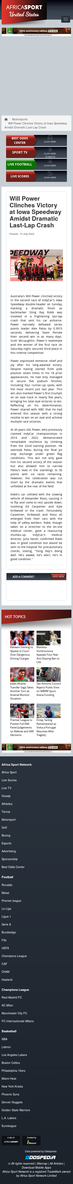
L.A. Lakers (9, 1118)
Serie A (6, 924)
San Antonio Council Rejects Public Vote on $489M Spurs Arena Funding (48, 689)
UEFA (5, 948)
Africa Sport (9, 772)
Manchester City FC (14, 1013)
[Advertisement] (36, 75)
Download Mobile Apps (36, 1167)
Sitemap (42, 1163)
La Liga (6, 908)
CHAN (6, 972)
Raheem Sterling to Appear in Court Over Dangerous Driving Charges (21, 652)
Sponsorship (10, 859)
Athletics (7, 804)
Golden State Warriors (16, 1110)
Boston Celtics (11, 1063)
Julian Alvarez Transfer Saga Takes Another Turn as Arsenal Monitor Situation (21, 691)
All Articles (56, 1163)
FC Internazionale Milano (18, 1021)
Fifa (4, 940)
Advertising (9, 851)
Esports (6, 843)
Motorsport (9, 819)
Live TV (6, 788)
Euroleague (9, 1126)
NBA (4, 1039)
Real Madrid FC (12, 997)
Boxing (6, 835)
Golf (4, 827)
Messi (5, 893)
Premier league (11, 901)
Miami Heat (9, 1078)
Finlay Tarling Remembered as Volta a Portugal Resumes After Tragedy (46, 727)
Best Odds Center (13, 867)
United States (24, 14)
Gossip (6, 796)
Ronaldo (7, 885)
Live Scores (9, 780)
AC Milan (7, 1005)
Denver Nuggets (12, 1102)
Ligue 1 (6, 916)
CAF (4, 964)
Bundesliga (9, 932)
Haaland (7, 979)
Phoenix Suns (10, 1094)
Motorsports (20, 119)
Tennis (6, 812)
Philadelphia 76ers (13, 1070)
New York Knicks (12, 1086)
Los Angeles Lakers (14, 1055)
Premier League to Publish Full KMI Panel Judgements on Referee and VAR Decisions (22, 727)
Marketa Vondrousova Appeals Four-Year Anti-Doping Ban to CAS (47, 654)
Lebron (6, 1047)
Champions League (14, 956)
